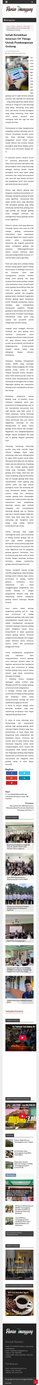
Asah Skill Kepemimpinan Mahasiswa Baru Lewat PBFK (17, 878)
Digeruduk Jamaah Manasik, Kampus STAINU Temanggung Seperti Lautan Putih (23, 1164)
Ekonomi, (15, 53)
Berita (13, 26)
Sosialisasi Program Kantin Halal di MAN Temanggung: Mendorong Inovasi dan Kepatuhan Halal (19, 969)
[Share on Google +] (11, 778)
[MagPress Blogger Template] (19, 11)
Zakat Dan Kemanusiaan (16, 941)
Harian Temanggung (21, 1379)
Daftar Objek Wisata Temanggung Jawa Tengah (23, 1141)
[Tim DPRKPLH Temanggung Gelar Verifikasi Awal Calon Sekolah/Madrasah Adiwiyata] (9, 1224)
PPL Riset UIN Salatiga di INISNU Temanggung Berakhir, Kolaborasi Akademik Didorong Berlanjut (24, 1209)
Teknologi (26, 26)
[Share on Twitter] (24, 773)
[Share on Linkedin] (24, 778)
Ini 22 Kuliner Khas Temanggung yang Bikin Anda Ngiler (22, 1153)
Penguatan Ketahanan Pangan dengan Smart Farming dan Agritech (18, 908)
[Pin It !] (11, 783)
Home (8, 26)
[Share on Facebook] (11, 773)
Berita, (9, 53)
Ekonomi (19, 26)
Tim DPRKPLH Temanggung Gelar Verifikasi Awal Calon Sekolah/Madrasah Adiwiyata (22, 1221)
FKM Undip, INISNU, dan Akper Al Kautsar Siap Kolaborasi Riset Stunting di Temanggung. (19, 1193)
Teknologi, (22, 53)
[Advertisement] (19, 1074)
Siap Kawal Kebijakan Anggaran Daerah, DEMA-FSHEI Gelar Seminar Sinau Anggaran (18, 846)
